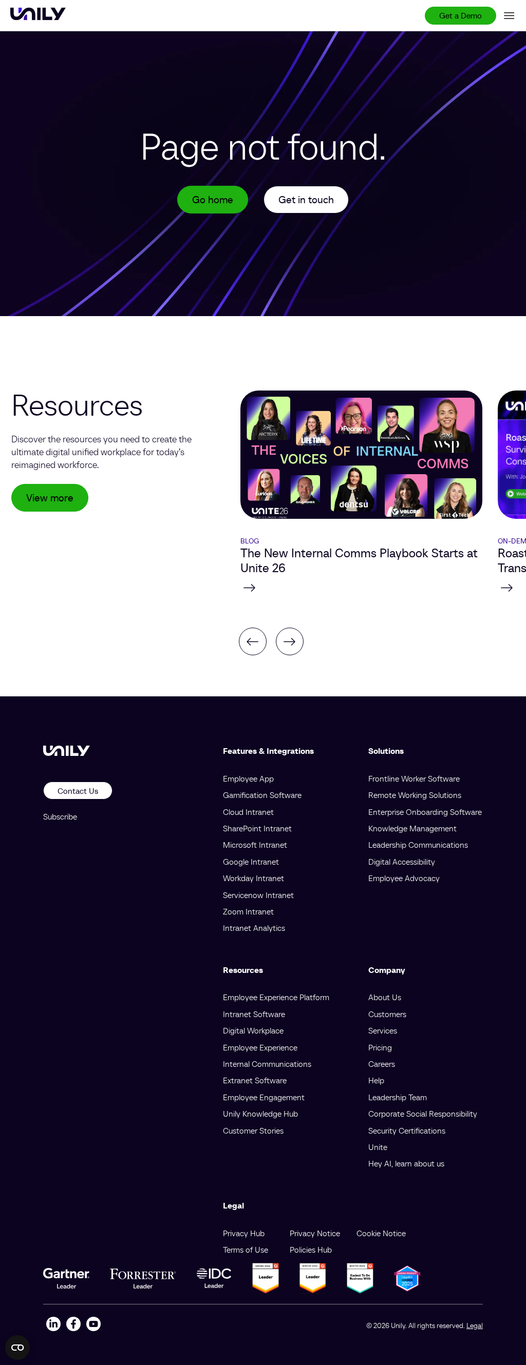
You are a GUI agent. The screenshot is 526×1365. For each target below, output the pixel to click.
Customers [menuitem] (387, 1014)
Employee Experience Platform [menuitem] (276, 997)
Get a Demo (460, 15)
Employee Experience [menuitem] (260, 1047)
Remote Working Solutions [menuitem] (414, 795)
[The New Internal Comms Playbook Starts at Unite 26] (361, 587)
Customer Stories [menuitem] (253, 1130)
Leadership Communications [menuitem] (418, 845)
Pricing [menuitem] (380, 1047)
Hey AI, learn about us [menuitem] (406, 1163)
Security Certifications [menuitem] (406, 1130)
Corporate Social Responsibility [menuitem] (422, 1113)
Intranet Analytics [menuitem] (254, 928)
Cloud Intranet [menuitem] (248, 812)
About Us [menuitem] (384, 997)
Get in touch (306, 199)
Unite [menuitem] (377, 1147)
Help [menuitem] (376, 1080)
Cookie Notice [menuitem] (381, 1233)
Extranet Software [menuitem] (255, 1080)
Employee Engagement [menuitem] (264, 1097)
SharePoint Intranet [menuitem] (257, 828)
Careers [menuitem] (381, 1064)
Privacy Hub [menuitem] (244, 1233)
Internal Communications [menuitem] (267, 1064)
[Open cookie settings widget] (17, 1347)
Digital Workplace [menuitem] (253, 1030)
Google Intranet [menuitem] (251, 861)
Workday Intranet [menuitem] (253, 878)
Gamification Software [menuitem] (262, 795)
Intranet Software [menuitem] (254, 1014)
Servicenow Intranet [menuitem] (258, 895)
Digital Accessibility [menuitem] (401, 861)
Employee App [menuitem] (248, 778)
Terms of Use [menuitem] (245, 1249)
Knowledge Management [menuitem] (412, 828)
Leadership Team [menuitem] (397, 1097)
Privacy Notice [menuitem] (315, 1233)
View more (49, 497)
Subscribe (60, 816)
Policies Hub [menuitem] (311, 1249)
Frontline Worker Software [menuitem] (414, 778)
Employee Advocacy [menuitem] (404, 878)
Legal (474, 1325)
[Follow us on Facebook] (73, 1325)
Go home (212, 199)
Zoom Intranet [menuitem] (248, 911)
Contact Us (78, 791)
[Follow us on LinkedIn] (53, 1325)
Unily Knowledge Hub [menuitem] (260, 1113)
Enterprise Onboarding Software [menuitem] (425, 812)
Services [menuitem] (382, 1030)
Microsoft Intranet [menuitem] (255, 845)
